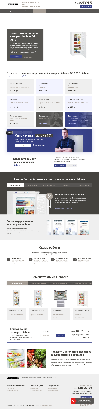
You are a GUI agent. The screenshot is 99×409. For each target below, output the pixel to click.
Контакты (89, 11)
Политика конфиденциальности (44, 405)
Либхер (17, 405)
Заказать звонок (86, 6)
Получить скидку (40, 145)
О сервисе (81, 11)
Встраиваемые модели (12, 394)
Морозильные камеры (12, 392)
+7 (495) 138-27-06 (52, 254)
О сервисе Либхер (34, 388)
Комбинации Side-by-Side (24, 11)
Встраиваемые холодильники (56, 11)
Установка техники (71, 11)
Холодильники (11, 11)
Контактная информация (36, 390)
